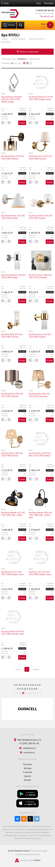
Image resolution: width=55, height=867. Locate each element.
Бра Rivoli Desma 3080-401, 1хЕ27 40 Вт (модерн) (40, 276)
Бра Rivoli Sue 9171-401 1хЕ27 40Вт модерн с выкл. (12, 573)
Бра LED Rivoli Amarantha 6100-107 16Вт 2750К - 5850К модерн (11, 99)
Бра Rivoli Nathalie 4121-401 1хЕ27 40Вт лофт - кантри (13, 513)
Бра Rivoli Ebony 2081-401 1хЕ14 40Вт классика (12, 394)
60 (16, 63)
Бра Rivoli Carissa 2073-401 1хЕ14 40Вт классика (40, 157)
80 (19, 63)
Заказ (45, 25)
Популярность (34, 59)
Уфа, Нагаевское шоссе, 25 (29, 739)
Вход (39, 3)
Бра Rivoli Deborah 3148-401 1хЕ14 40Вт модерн (13, 276)
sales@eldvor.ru (29, 748)
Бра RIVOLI (5, 42)
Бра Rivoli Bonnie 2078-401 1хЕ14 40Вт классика (12, 157)
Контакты (27, 780)
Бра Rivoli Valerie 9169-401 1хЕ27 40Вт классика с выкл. (12, 632)
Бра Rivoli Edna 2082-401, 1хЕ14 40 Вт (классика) (39, 394)
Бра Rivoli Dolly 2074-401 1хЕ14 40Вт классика (12, 335)
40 (12, 63)
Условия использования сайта (28, 854)
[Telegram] (37, 819)
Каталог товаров (18, 39)
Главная (4, 39)
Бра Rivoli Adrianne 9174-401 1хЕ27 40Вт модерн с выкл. (41, 98)
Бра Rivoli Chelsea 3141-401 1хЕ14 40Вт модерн (13, 216)
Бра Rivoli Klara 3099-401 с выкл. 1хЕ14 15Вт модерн (40, 454)
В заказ (22, 123)
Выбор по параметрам (28, 51)
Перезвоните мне (47, 16)
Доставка (27, 768)
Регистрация (49, 3)
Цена (14, 59)
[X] (30, 819)
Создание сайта (26, 860)
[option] (27, 709)
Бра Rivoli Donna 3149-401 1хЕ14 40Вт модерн (40, 335)
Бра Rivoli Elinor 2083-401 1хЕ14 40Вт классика (12, 454)
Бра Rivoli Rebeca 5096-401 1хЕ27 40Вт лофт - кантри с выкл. (40, 514)
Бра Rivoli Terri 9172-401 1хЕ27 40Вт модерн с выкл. (40, 573)
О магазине (27, 772)
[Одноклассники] (24, 819)
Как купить (27, 764)
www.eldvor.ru (29, 752)
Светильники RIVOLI (37, 39)
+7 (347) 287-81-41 (45, 10)
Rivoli (3, 94)
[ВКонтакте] (17, 819)
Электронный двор (38, 851)
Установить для (30, 793)
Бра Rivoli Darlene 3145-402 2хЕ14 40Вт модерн (40, 216)
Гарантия (27, 776)
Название (21, 59)
